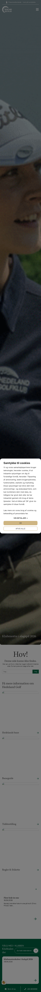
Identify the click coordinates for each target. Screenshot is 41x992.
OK (20, 523)
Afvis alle (20, 529)
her (26, 513)
